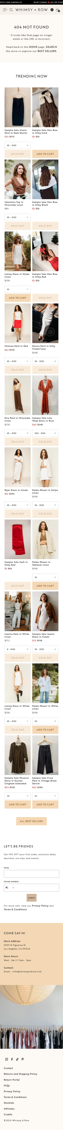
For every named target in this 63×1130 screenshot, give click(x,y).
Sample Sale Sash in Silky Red (16, 563)
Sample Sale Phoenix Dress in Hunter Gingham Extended (17, 781)
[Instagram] (6, 1059)
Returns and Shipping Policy (20, 1074)
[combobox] (9, 887)
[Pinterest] (22, 1059)
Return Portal (12, 1079)
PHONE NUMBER (11, 881)
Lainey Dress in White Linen (17, 707)
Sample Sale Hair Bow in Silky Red (44, 275)
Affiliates (9, 1108)
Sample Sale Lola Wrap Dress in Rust (43, 419)
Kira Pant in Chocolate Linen (17, 419)
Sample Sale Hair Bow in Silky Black (44, 203)
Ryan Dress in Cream (16, 490)
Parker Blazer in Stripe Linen (45, 491)
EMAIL (6, 867)
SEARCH (51, 47)
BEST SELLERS (47, 51)
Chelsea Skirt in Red (16, 346)
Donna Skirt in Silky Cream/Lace (43, 347)
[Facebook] (12, 1059)
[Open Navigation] (5, 10)
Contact (8, 1068)
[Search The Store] (11, 10)
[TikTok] (17, 1059)
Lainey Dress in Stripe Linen (17, 275)
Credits (8, 1114)
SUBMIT (31, 897)
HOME (33, 47)
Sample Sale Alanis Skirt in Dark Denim (16, 131)
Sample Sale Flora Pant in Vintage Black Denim (44, 781)
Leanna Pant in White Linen (17, 635)
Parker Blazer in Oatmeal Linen (41, 563)
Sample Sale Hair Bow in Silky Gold (44, 131)
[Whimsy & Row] (31, 9)
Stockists (9, 1102)
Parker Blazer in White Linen (45, 707)
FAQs (7, 1085)
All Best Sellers (31, 821)
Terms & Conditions (15, 909)
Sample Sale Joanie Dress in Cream (43, 635)
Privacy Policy (40, 905)
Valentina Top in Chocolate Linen (14, 203)
